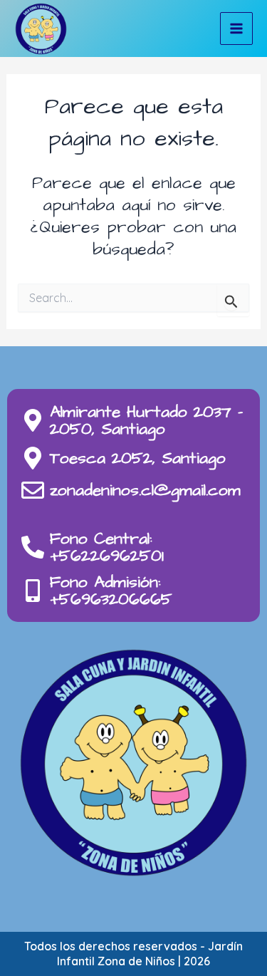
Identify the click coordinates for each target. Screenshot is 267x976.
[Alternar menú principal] (236, 28)
